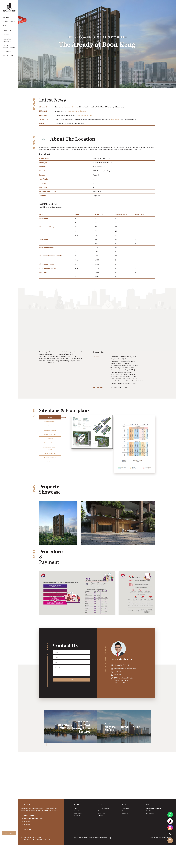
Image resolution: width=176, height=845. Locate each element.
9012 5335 (118, 672)
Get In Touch (9, 833)
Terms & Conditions (155, 837)
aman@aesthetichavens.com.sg (125, 668)
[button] (50, 417)
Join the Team (150, 813)
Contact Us (77, 815)
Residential (101, 811)
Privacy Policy (166, 837)
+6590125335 (115, 119)
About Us (76, 811)
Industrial (100, 815)
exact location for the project (77, 111)
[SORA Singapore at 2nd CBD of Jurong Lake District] (70, 726)
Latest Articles (78, 813)
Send (71, 680)
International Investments (153, 808)
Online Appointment (71, 107)
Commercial (101, 813)
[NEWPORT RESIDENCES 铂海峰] (124, 726)
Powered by (106, 837)
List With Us (150, 811)
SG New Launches (103, 808)
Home (75, 808)
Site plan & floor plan (84, 115)
